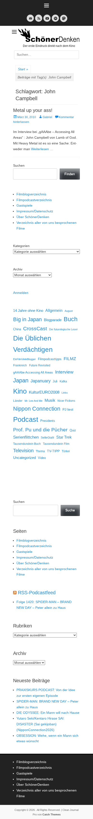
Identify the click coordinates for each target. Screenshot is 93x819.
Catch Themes (51, 814)
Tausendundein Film (56, 443)
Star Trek (64, 437)
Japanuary (41, 381)
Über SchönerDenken (32, 217)
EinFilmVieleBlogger (24, 359)
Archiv (17, 269)
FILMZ (70, 358)
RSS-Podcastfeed (37, 592)
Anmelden (20, 293)
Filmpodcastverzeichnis (34, 200)
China (17, 329)
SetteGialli (47, 437)
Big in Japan (27, 319)
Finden (69, 174)
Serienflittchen (26, 437)
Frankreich (20, 365)
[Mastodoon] (63, 21)
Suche (70, 510)
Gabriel (47, 117)
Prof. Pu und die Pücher (40, 429)
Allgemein (53, 310)
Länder (17, 400)
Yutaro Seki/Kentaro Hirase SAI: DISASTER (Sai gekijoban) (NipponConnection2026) (40, 724)
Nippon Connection (36, 409)
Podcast (25, 419)
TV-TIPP (53, 451)
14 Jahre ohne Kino (28, 310)
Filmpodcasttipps (50, 359)
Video (42, 458)
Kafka (63, 381)
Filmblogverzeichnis (31, 194)
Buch (71, 319)
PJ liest (67, 409)
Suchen (19, 165)
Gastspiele (24, 205)
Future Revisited (39, 365)
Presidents (47, 421)
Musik (50, 400)
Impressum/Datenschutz (34, 211)
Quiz (73, 430)
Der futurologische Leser (63, 329)
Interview (64, 371)
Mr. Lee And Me (33, 400)
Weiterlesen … (42, 149)
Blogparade (53, 320)
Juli (55, 381)
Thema (40, 451)
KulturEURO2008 (44, 392)
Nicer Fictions (66, 400)
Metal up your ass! (32, 110)
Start (23, 69)
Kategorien (21, 246)
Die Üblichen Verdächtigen (33, 344)
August (69, 310)
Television (23, 450)
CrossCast (35, 328)
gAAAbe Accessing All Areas (33, 372)
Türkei (66, 451)
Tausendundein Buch (27, 443)
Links (65, 392)
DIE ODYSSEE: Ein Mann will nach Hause (47, 713)
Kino (20, 391)
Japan (20, 380)
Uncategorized (24, 458)
